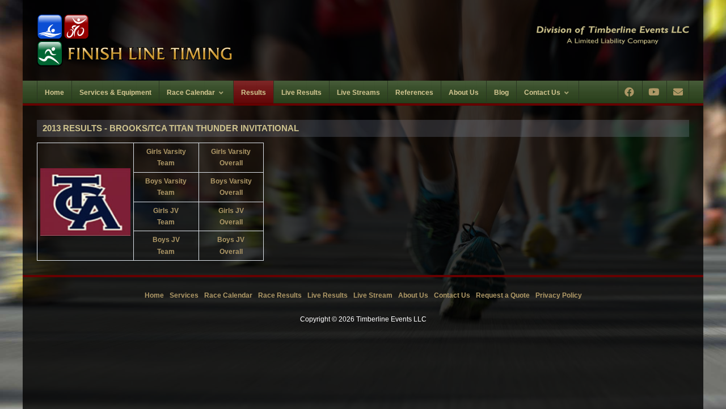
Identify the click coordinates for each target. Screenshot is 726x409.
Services (184, 295)
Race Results (280, 295)
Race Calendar (228, 295)
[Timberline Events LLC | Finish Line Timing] (193, 40)
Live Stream (372, 295)
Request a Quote (503, 295)
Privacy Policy (558, 295)
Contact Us (452, 295)
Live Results (327, 295)
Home (154, 295)
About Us (413, 295)
